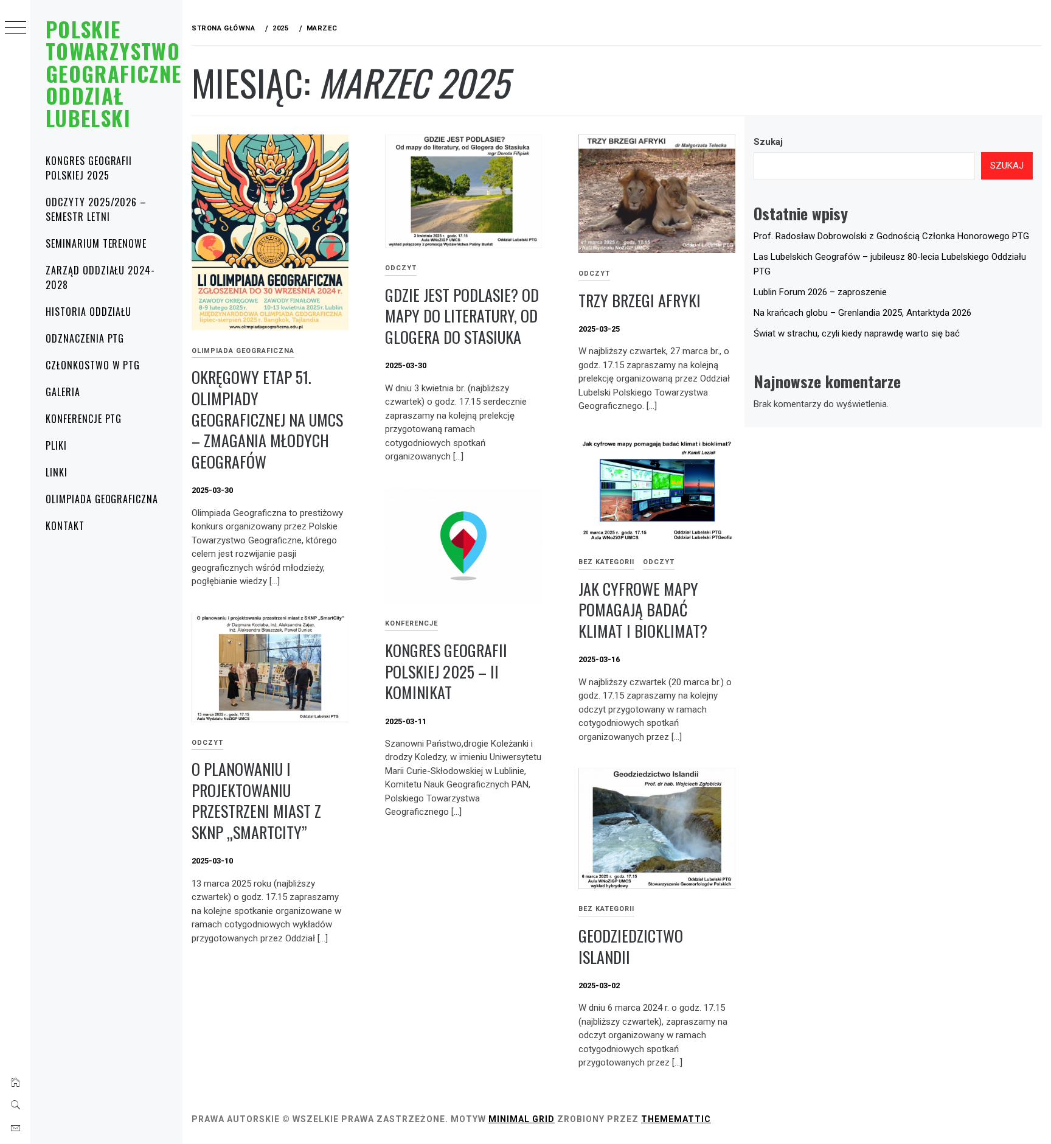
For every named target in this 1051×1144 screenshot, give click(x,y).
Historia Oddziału (88, 311)
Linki (57, 472)
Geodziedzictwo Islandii (630, 946)
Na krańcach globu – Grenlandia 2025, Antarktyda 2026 (862, 312)
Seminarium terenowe (96, 243)
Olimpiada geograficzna (243, 351)
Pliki (56, 445)
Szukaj (768, 141)
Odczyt (401, 268)
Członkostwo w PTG (93, 365)
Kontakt (65, 525)
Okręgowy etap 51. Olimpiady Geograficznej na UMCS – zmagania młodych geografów (267, 419)
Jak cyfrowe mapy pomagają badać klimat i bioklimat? (642, 610)
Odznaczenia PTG (85, 338)
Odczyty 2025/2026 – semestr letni (96, 209)
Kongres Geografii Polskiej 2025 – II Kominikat (446, 671)
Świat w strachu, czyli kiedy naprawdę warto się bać (857, 333)
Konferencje (411, 623)
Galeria (63, 392)
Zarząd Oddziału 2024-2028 (100, 277)
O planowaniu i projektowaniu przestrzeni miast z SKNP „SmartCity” (256, 800)
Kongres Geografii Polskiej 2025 (89, 168)
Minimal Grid (521, 1119)
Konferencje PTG (84, 418)
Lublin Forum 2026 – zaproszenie (820, 292)
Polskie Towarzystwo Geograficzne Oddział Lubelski (113, 73)
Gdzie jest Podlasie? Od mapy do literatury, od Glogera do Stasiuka (462, 316)
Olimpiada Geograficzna (102, 499)
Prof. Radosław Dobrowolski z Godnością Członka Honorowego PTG (891, 236)
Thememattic (676, 1119)
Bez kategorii (606, 562)
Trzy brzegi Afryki (639, 300)
